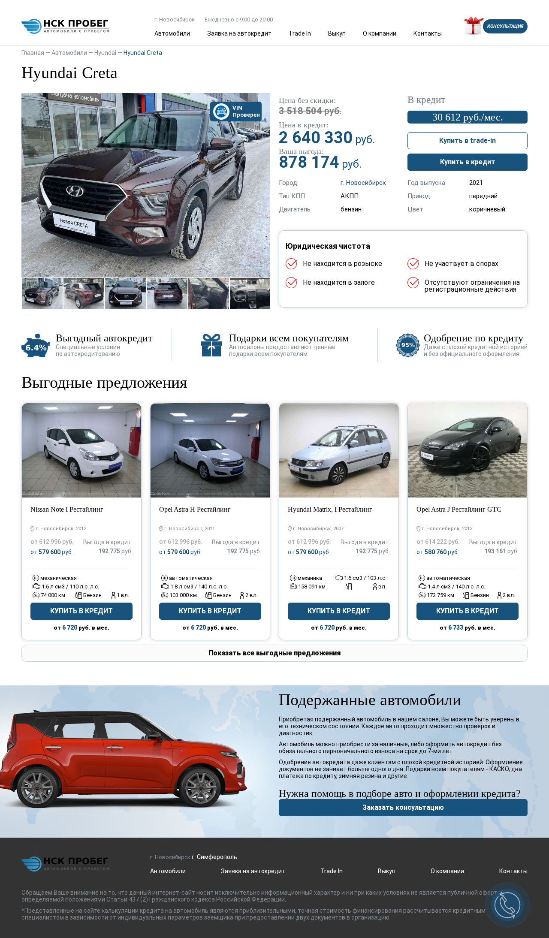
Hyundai (105, 52)
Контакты (427, 33)
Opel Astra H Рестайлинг (195, 509)
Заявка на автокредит (239, 33)
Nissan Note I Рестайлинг (66, 509)
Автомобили (172, 33)
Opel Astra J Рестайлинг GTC (458, 509)
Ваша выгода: (301, 151)
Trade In (300, 33)
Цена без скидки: (307, 100)
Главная (32, 52)
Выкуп (337, 33)
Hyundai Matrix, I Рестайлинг (330, 509)
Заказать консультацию (403, 807)
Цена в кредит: (304, 125)
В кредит (426, 100)
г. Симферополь (214, 857)
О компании (379, 33)
